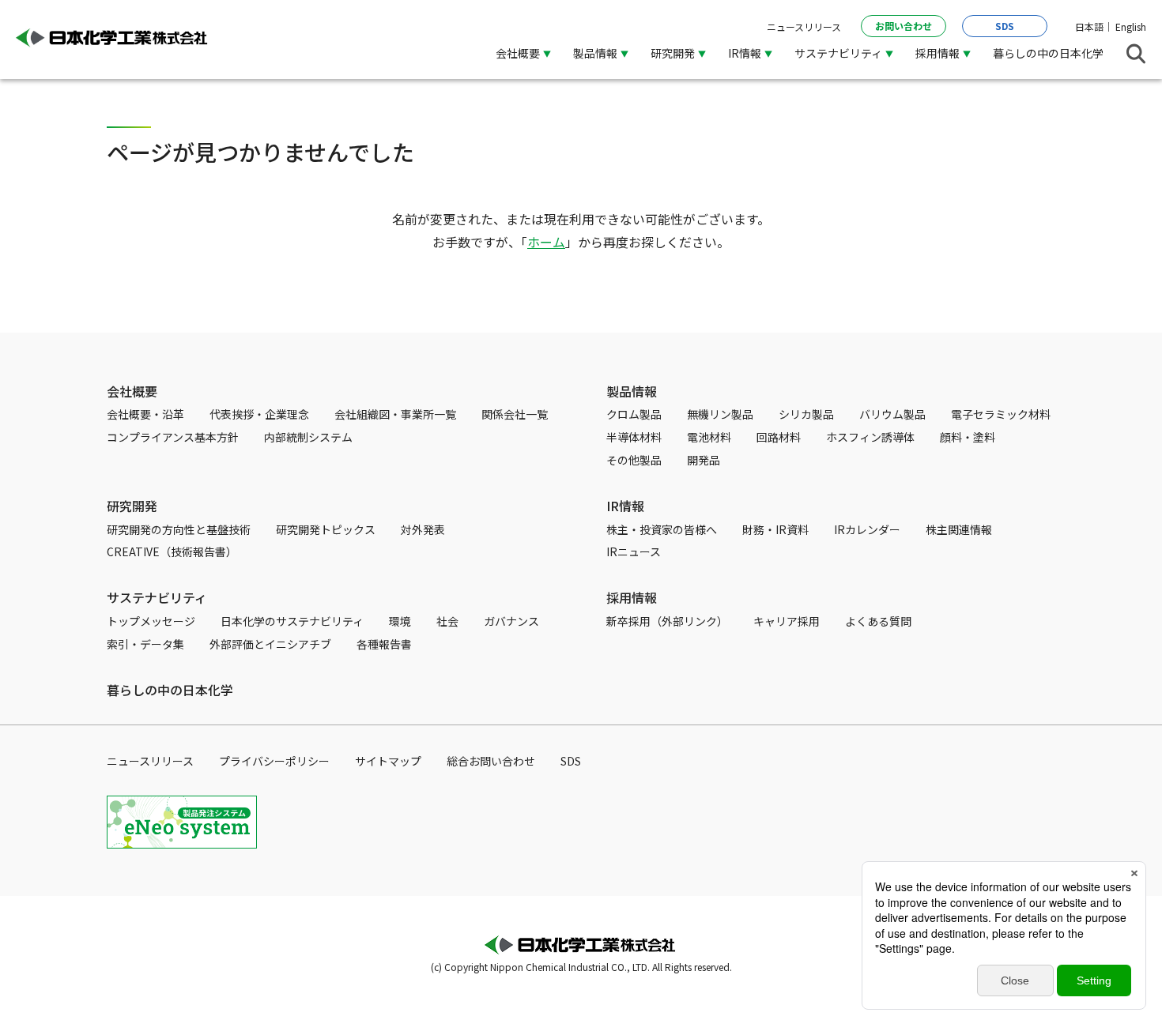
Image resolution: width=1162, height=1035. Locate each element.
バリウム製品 (892, 414)
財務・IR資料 (775, 529)
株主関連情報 (959, 529)
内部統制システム (308, 437)
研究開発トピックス (325, 529)
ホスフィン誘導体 (870, 437)
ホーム (546, 241)
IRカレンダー (867, 529)
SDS (1004, 25)
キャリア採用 (786, 621)
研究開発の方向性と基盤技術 (179, 529)
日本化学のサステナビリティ (292, 621)
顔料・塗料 (967, 437)
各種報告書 (384, 644)
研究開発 (132, 505)
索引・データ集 (145, 644)
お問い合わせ (903, 25)
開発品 (703, 460)
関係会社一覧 (514, 414)
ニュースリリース (804, 26)
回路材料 (778, 437)
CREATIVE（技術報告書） (172, 551)
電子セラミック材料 (1001, 414)
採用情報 (631, 597)
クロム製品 (634, 414)
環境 (400, 621)
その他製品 (634, 460)
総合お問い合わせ (491, 761)
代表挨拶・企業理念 (259, 414)
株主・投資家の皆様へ (661, 529)
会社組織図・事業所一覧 (395, 414)
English (1130, 26)
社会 (447, 621)
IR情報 (625, 505)
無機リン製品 (720, 414)
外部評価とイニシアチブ (270, 644)
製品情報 (631, 391)
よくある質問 (878, 621)
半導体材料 (634, 437)
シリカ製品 (806, 414)
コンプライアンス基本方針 (173, 437)
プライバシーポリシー (274, 761)
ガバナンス (511, 621)
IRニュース (633, 551)
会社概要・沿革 (145, 414)
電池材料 (709, 437)
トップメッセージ (151, 621)
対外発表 (423, 529)
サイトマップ (388, 761)
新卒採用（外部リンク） (667, 621)
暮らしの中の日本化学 (1048, 53)
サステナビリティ (157, 597)
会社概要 (132, 391)
